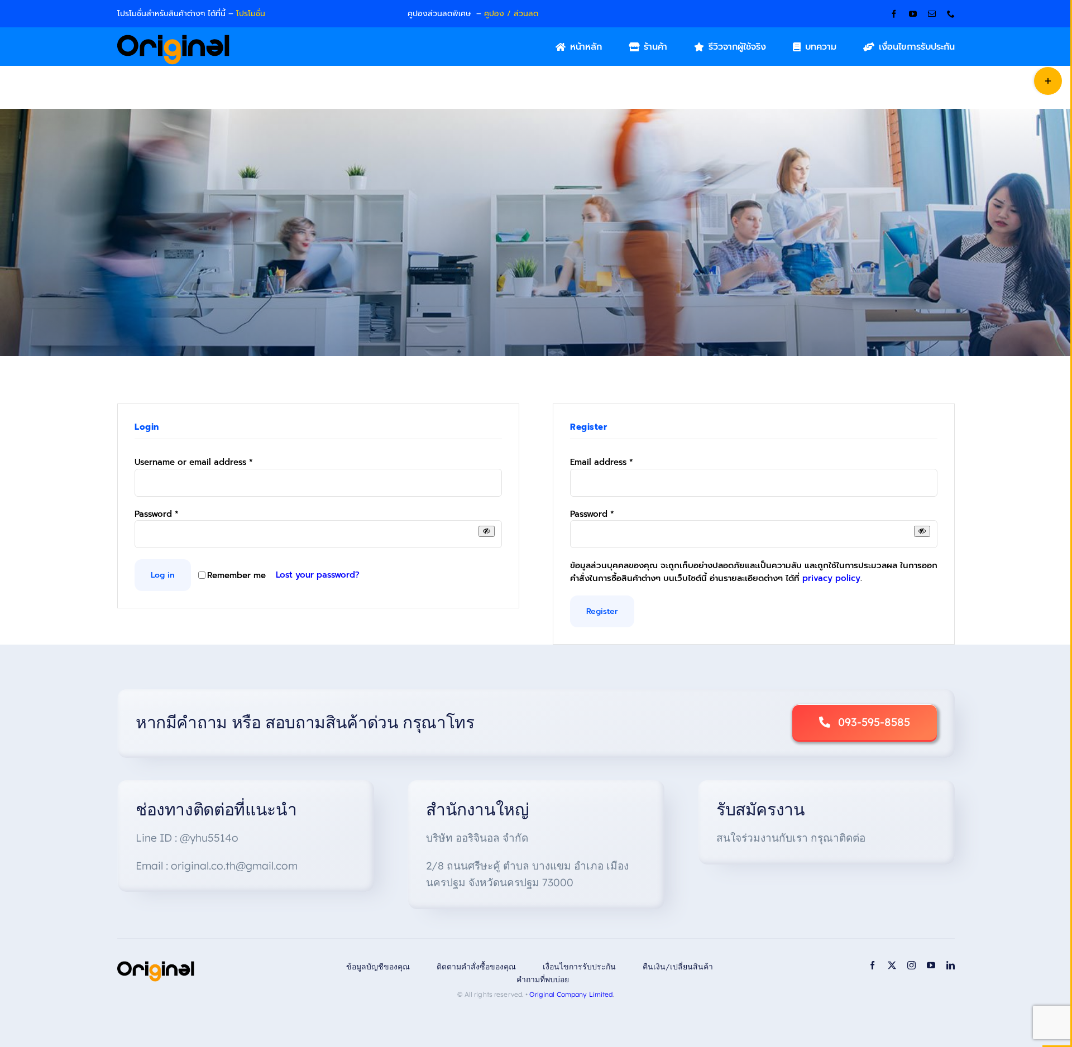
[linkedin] (950, 965)
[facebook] (894, 14)
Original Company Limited (570, 994)
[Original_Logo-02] (173, 38)
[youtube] (913, 14)
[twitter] (892, 965)
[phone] (951, 14)
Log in (163, 575)
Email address (601, 462)
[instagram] (911, 965)
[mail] (932, 14)
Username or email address (194, 462)
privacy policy (831, 578)
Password (157, 514)
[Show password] (486, 531)
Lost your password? (318, 575)
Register (602, 611)
